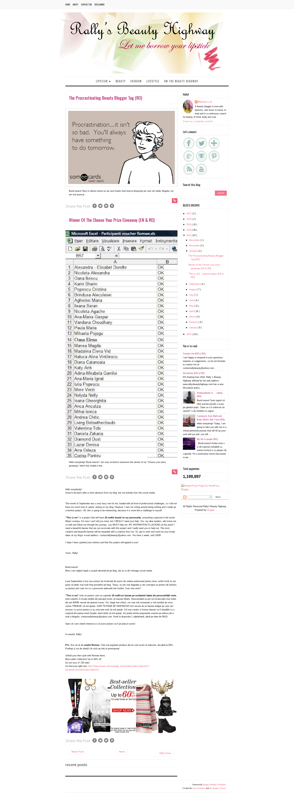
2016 (189, 219)
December (194, 240)
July (191, 295)
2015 (189, 224)
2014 (189, 230)
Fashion (136, 81)
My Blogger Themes (217, 788)
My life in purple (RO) (207, 439)
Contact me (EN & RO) (194, 353)
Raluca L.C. (205, 102)
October (193, 251)
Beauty (121, 81)
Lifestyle (152, 81)
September (195, 284)
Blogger (210, 510)
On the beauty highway (181, 81)
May (191, 306)
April (191, 311)
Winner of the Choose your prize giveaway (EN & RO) (112, 220)
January (193, 327)
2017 (189, 213)
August (193, 289)
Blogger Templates (218, 785)
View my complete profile (198, 121)
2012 (189, 334)
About (75, 4)
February (194, 322)
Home (67, 4)
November (194, 245)
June (192, 300)
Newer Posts (77, 751)
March (192, 316)
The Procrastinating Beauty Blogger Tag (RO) (105, 97)
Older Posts (165, 753)
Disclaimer (99, 4)
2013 (189, 235)
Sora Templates (198, 788)
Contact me (86, 4)
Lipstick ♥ (103, 81)
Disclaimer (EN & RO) (194, 373)
